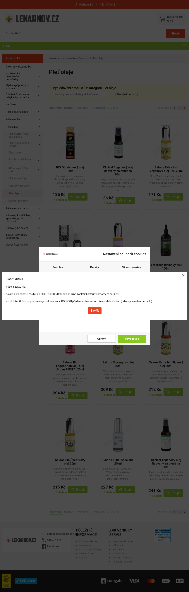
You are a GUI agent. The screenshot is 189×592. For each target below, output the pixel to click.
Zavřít (94, 310)
